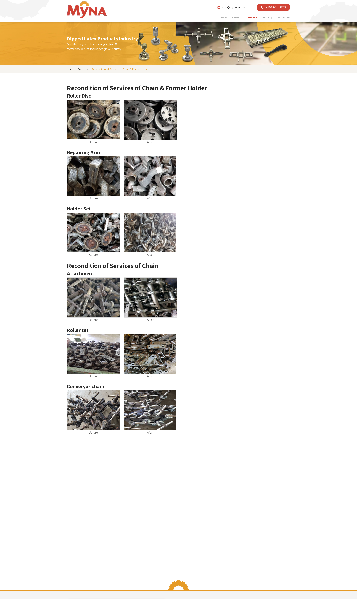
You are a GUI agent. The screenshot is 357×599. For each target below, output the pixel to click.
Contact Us (283, 17)
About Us (237, 17)
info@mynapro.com (234, 7)
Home (224, 17)
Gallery (267, 17)
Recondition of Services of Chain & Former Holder (120, 69)
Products (253, 17)
